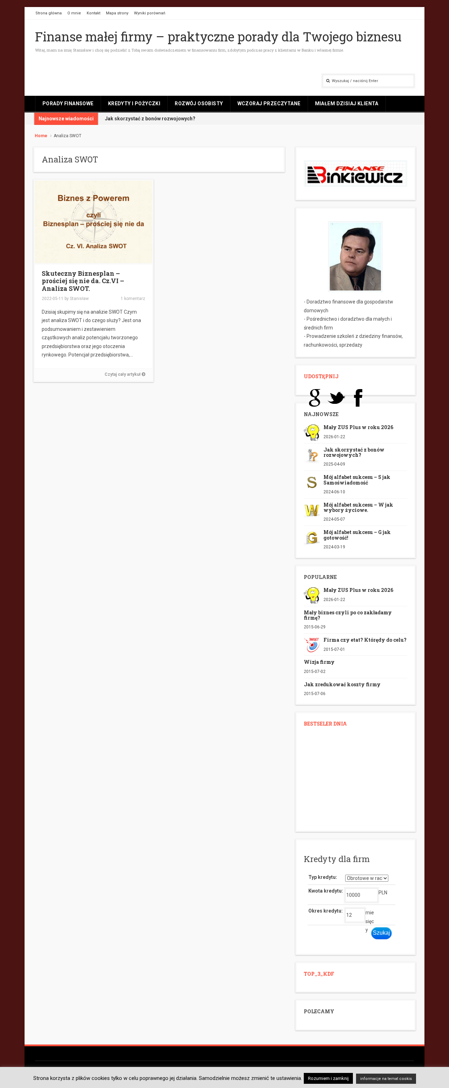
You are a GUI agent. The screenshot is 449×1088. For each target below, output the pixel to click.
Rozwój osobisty (199, 103)
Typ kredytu (322, 877)
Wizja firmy (319, 662)
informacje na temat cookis (386, 1078)
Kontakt (93, 13)
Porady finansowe (68, 103)
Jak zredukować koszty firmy (342, 684)
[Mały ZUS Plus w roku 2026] (312, 432)
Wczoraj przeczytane (269, 103)
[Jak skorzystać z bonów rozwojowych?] (312, 454)
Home (41, 135)
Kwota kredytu (325, 890)
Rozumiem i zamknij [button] (328, 1078)
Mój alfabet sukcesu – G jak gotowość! (357, 535)
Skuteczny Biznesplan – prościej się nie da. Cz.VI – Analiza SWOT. (83, 281)
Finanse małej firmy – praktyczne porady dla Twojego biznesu (218, 36)
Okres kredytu (324, 910)
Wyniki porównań (149, 13)
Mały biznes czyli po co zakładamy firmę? (348, 615)
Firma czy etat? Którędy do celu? (365, 639)
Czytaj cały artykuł (123, 374)
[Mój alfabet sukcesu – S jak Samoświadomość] (312, 482)
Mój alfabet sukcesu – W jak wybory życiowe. (358, 507)
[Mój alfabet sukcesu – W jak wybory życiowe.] (312, 509)
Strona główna (48, 13)
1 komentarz (133, 298)
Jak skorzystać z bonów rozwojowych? (150, 118)
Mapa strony (117, 13)
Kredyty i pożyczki (134, 103)
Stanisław (79, 298)
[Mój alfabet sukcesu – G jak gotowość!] (312, 537)
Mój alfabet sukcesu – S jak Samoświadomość (356, 480)
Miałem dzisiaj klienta (346, 103)
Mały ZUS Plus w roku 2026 (358, 427)
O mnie (74, 13)
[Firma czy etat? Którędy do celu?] (312, 645)
